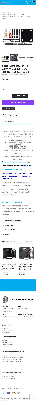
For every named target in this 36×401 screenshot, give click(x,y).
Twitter (6, 115)
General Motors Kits (7, 263)
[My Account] (29, 2)
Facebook (3, 115)
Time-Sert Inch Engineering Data (12, 355)
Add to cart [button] (14, 249)
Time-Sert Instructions (8, 378)
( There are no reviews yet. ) (18, 75)
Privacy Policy (6, 347)
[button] (27, 2)
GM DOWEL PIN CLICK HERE (12, 202)
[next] (33, 66)
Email (16, 115)
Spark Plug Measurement (9, 376)
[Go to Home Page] (2, 12)
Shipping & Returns (7, 342)
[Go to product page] (9, 253)
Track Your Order (7, 330)
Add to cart (21, 95)
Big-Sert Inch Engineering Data (11, 359)
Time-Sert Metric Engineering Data (12, 357)
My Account (5, 328)
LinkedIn (10, 115)
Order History (6, 332)
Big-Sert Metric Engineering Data (12, 361)
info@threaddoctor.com (9, 317)
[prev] (30, 66)
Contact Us (5, 340)
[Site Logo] (7, 2)
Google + (13, 115)
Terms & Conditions (8, 344)
